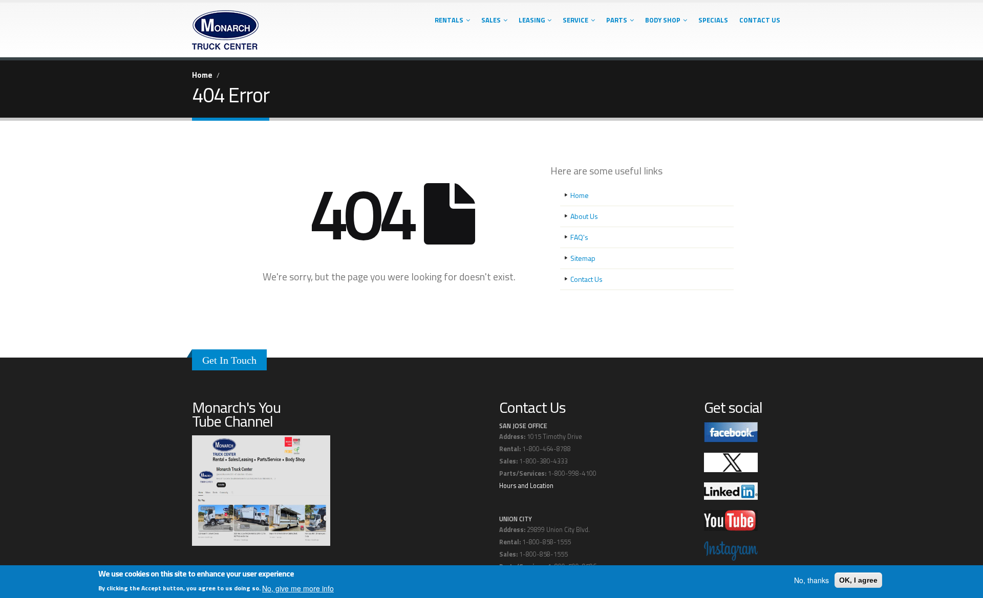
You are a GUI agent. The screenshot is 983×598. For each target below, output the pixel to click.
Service (575, 20)
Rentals (449, 20)
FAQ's (579, 237)
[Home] (225, 27)
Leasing (532, 20)
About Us (584, 216)
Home (202, 75)
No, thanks (811, 580)
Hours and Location (526, 486)
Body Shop (662, 20)
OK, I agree (858, 580)
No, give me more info (298, 588)
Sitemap (582, 258)
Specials (713, 20)
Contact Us (759, 20)
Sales (491, 20)
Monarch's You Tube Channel (236, 414)
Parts (616, 20)
